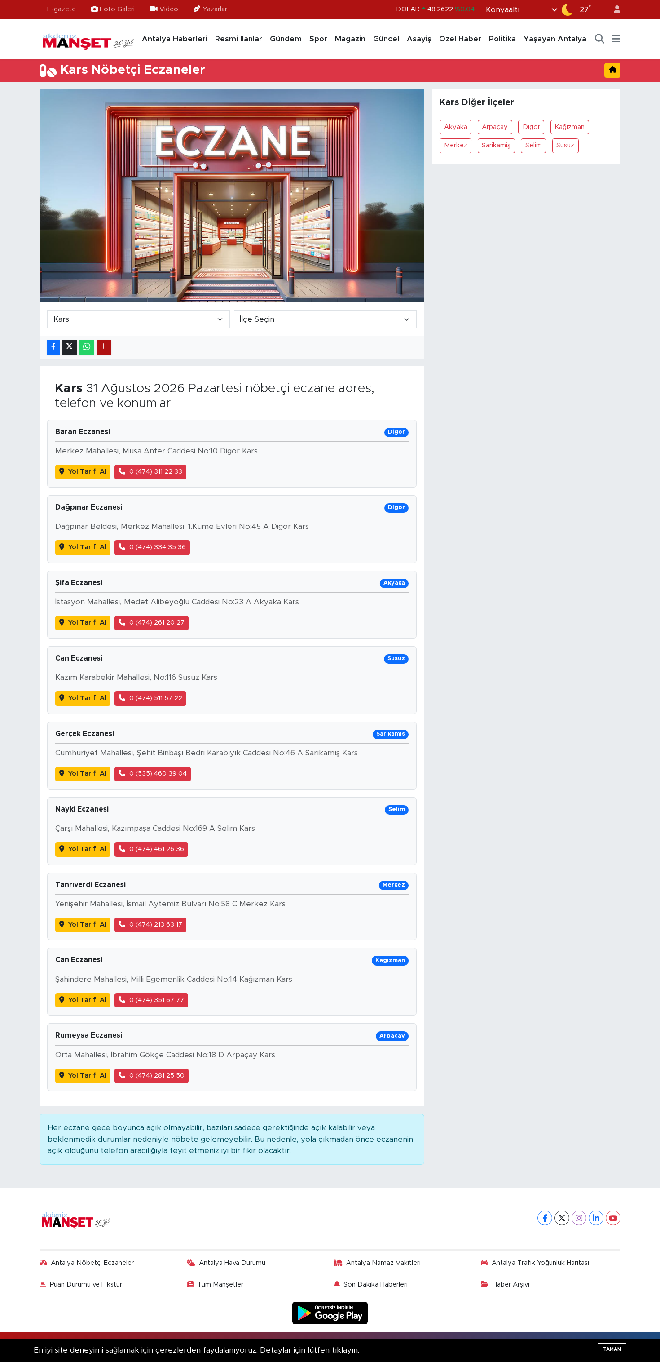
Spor (318, 39)
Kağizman (569, 127)
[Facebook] (544, 1218)
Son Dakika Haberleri (375, 1284)
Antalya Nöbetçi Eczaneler (92, 1263)
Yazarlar (214, 9)
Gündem (286, 39)
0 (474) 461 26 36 (156, 849)
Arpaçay (495, 127)
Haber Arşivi (511, 1284)
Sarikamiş (496, 145)
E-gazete (61, 9)
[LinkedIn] (596, 1218)
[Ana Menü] (616, 39)
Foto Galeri (117, 9)
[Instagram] (579, 1218)
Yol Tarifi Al (87, 471)
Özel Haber (460, 39)
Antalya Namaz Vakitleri (383, 1263)
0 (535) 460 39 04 (158, 773)
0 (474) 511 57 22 (155, 698)
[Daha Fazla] (104, 347)
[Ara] (599, 39)
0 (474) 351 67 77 (156, 1000)
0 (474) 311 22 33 (155, 471)
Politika (502, 39)
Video (168, 9)
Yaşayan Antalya (555, 39)
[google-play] (330, 1313)
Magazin (350, 39)
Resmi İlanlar (238, 39)
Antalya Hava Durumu (232, 1263)
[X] (561, 1218)
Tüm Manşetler (220, 1284)
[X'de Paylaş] (69, 347)
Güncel (386, 39)
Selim (533, 145)
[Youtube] (613, 1218)
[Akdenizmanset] (88, 38)
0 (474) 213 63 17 (155, 924)
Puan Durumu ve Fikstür (86, 1284)
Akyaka (455, 127)
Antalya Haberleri (174, 39)
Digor (531, 127)
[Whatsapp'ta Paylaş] (86, 347)
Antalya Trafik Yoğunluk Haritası (540, 1263)
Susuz (565, 145)
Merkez (455, 145)
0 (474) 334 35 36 (157, 547)
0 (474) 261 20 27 (157, 622)
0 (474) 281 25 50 (157, 1075)
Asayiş (419, 39)
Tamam (612, 1349)
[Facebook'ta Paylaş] (53, 347)
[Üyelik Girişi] (613, 9)
